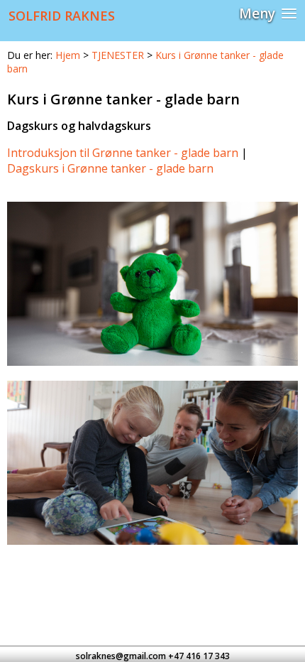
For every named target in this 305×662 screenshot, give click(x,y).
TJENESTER (118, 55)
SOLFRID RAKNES (62, 15)
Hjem (67, 55)
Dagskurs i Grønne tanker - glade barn (110, 168)
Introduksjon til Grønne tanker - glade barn (122, 153)
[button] (268, 14)
